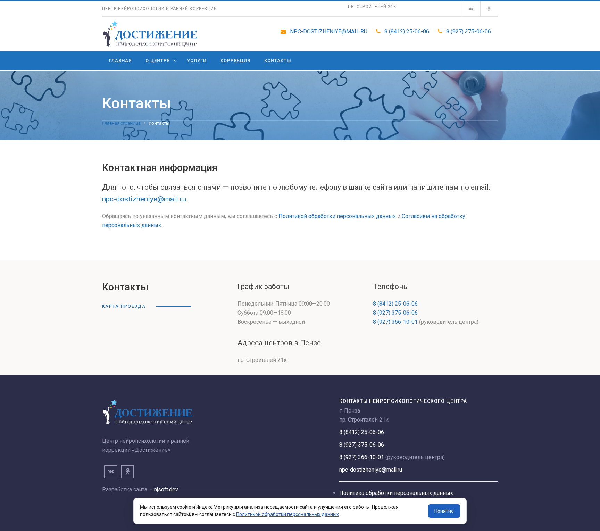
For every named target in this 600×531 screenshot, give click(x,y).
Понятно (444, 511)
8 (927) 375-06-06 (468, 31)
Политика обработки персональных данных (396, 493)
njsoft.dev (166, 489)
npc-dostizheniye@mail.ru (328, 31)
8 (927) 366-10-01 (395, 321)
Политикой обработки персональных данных (337, 216)
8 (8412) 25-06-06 (406, 31)
